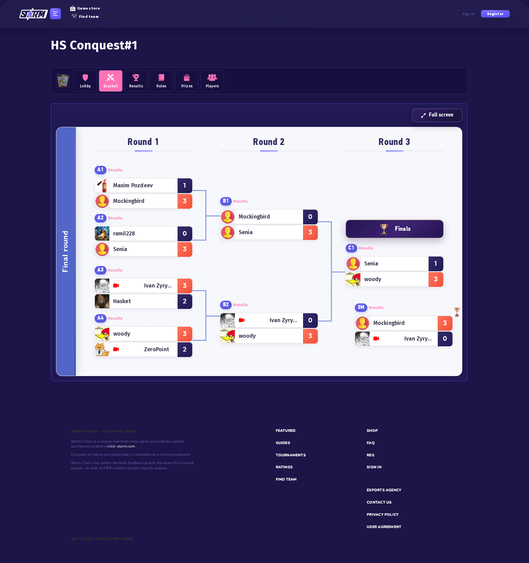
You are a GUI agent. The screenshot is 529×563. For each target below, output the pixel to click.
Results (115, 170)
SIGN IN (374, 467)
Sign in (468, 14)
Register (495, 14)
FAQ (371, 442)
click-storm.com (121, 446)
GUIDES (283, 442)
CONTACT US (379, 502)
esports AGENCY (384, 490)
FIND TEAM (286, 479)
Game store (88, 8)
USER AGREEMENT (384, 526)
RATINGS (284, 467)
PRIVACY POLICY (383, 514)
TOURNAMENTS (291, 455)
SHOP (372, 430)
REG (370, 455)
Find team (89, 16)
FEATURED (286, 430)
